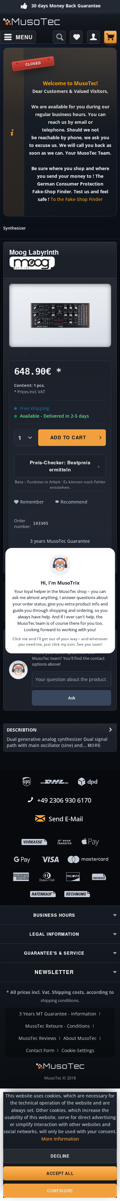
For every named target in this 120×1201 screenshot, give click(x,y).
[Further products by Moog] (32, 262)
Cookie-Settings (77, 1050)
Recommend (73, 502)
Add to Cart (68, 437)
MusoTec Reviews (37, 1038)
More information (60, 1139)
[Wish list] (76, 37)
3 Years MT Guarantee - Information (57, 1014)
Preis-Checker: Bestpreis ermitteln (65, 466)
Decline (60, 1156)
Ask (71, 698)
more (93, 745)
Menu (24, 37)
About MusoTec (80, 1038)
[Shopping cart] (110, 37)
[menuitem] (18, 37)
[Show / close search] (59, 37)
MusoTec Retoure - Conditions (57, 1026)
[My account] (93, 37)
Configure (60, 1191)
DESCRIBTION (21, 730)
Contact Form (40, 1050)
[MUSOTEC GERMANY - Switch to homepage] (31, 21)
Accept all (60, 1173)
